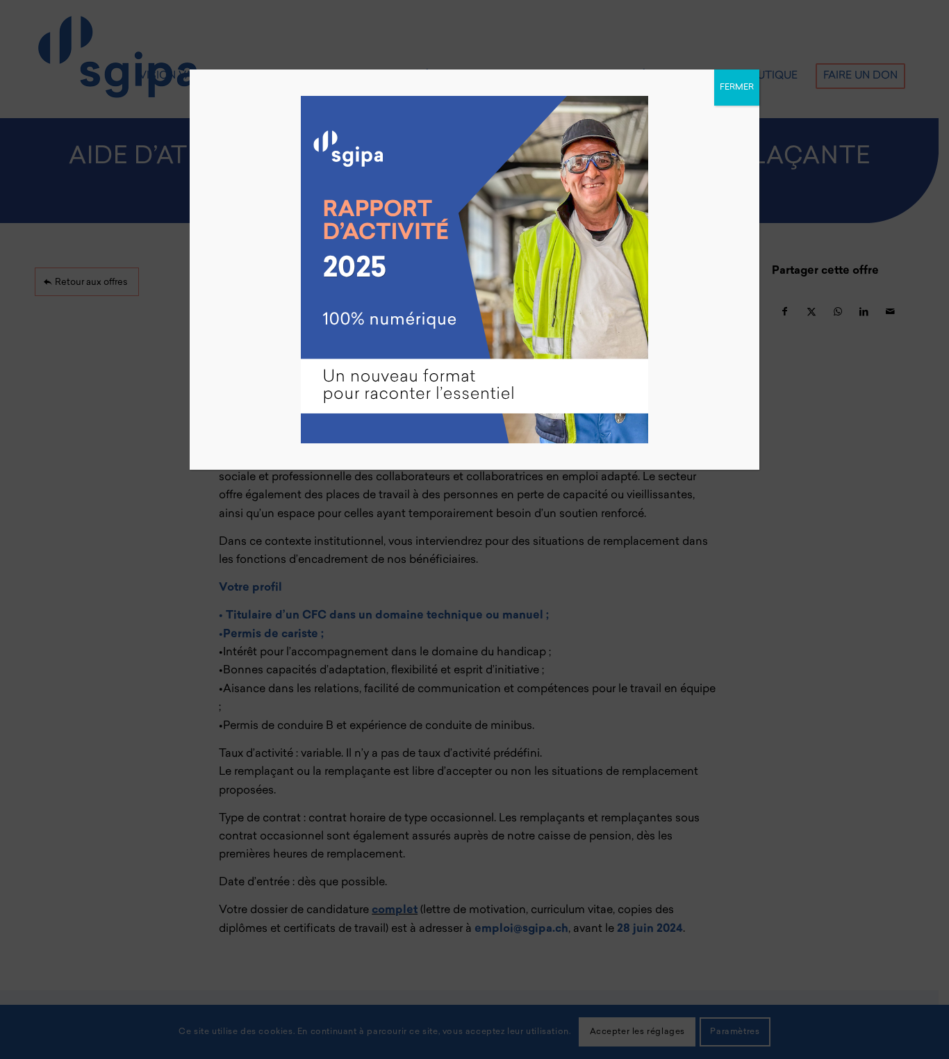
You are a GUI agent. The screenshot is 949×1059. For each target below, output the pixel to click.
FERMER (737, 87)
